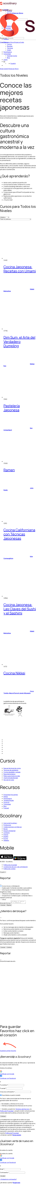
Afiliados (6, 840)
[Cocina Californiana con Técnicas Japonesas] (19, 506)
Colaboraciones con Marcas (12, 827)
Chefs (5, 60)
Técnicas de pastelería (10, 770)
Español (13, 63)
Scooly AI (6, 802)
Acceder (3, 1176)
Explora (5, 42)
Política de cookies (9, 869)
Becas (5, 829)
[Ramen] (19, 446)
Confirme (9, 947)
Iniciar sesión (4, 69)
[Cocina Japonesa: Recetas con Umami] (19, 240)
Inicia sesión (16, 1135)
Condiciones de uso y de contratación (15, 867)
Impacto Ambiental (9, 831)
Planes (5, 797)
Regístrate (16, 1183)
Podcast (6, 808)
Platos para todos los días (11, 776)
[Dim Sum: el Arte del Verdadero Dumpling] (19, 311)
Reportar (9, 905)
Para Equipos (7, 52)
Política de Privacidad (6, 1111)
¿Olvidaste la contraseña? (8, 1179)
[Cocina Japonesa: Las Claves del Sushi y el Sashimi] (19, 578)
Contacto (6, 833)
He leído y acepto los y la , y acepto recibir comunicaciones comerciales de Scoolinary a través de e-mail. (17, 1111)
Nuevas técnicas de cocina (12, 768)
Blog (4, 806)
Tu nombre (4, 1085)
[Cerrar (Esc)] (0, 884)
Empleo (5, 837)
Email (2, 1169)
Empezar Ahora (9, 42)
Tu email (3, 1088)
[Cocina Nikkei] (19, 650)
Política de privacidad (10, 865)
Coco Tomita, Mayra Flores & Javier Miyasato (18, 692)
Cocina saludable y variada (11, 772)
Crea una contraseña (7, 1092)
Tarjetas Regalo (8, 800)
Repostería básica (9, 774)
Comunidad (7, 54)
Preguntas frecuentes (10, 795)
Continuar (3, 1116)
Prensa (5, 835)
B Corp (5, 838)
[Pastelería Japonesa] (19, 382)
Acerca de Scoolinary (10, 823)
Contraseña (4, 1172)
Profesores (7, 825)
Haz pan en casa (8, 780)
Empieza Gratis (19, 42)
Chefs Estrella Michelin (10, 778)
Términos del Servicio (22, 1109)
